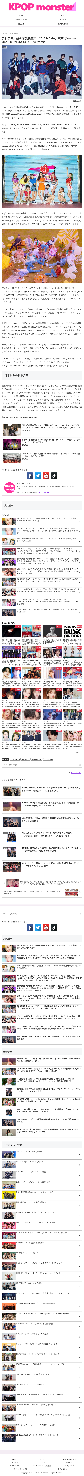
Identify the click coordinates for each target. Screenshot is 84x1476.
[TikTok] (54, 475)
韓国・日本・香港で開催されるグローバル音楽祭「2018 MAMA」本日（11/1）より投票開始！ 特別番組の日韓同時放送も (11, 644)
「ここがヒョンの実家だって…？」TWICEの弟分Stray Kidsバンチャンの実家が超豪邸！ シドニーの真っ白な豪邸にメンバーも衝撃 (72, 706)
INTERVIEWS (14, 1466)
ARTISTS (14, 1462)
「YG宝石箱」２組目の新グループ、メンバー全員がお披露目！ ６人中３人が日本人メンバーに (52, 746)
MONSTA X (26, 759)
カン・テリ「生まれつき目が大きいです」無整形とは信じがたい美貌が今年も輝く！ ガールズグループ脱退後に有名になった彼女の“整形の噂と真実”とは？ (52, 706)
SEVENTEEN (37, 759)
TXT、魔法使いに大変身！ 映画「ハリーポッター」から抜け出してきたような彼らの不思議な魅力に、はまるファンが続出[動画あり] (31, 748)
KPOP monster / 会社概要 (42, 1466)
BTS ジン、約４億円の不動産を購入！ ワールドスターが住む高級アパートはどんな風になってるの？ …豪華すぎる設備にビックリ (11, 706)
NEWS (6, 759)
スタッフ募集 (69, 1466)
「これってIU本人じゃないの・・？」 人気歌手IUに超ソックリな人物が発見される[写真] (31, 704)
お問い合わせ (62, 1469)
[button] (80, 765)
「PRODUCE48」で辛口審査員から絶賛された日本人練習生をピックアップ (52, 663)
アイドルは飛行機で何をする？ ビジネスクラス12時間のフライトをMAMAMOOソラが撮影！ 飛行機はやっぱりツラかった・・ (11, 727)
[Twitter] (37, 475)
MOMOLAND (16, 759)
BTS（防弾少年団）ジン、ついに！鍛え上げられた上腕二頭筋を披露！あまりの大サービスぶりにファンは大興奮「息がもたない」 (52, 685)
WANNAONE (49, 759)
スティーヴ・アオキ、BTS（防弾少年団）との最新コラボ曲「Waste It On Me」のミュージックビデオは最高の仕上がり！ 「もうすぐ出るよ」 (31, 685)
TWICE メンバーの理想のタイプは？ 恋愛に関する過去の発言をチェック (72, 746)
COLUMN (42, 1462)
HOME (14, 1459)
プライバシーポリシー (21, 1469)
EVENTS (69, 1462)
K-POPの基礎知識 (69, 1459)
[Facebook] (29, 475)
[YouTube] (46, 475)
